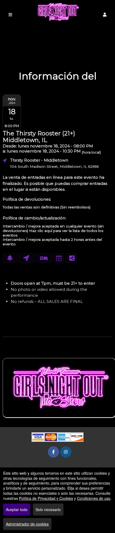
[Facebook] (53, 452)
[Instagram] (66, 452)
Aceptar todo (17, 509)
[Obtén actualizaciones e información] (10, 258)
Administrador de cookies (27, 524)
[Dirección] (26, 258)
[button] (105, 14)
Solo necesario (48, 509)
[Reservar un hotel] (44, 258)
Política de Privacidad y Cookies (46, 498)
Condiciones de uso (93, 498)
